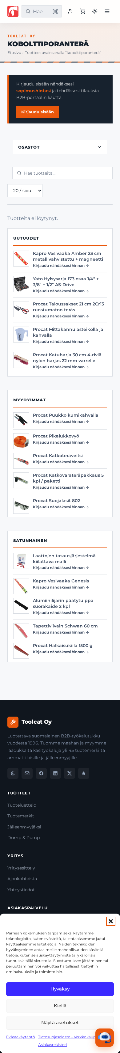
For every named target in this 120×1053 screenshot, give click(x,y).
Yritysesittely (21, 868)
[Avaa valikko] (107, 11)
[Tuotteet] (82, 11)
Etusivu (14, 53)
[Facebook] (41, 773)
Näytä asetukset (60, 1022)
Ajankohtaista (22, 878)
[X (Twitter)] (69, 773)
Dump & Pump (23, 837)
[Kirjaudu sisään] (70, 11)
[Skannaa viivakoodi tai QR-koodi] (55, 11)
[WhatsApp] (12, 773)
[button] (111, 921)
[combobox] (40, 11)
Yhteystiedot (21, 889)
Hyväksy (60, 989)
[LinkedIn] (55, 773)
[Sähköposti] (27, 773)
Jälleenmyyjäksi (24, 827)
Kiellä (60, 1006)
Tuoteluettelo (21, 805)
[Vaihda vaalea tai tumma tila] (94, 11)
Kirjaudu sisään (37, 111)
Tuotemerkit (20, 816)
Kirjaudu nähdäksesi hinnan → (61, 265)
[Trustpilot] (83, 773)
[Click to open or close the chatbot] (104, 1037)
